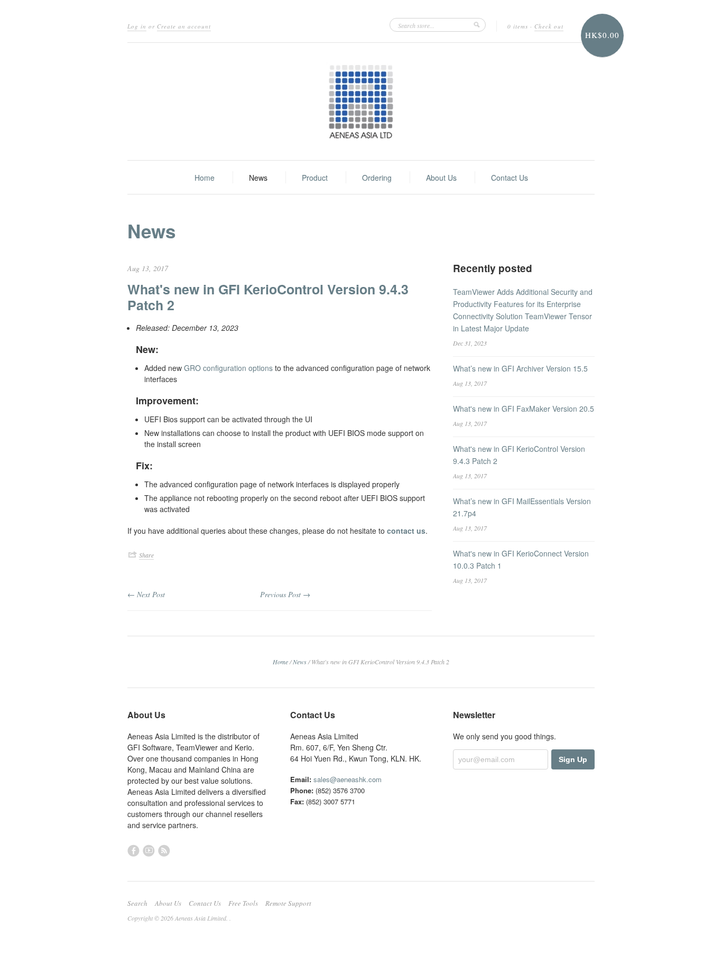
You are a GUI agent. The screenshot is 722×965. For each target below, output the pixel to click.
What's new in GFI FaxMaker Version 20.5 (523, 408)
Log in (136, 26)
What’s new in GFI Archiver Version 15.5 (520, 368)
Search (137, 903)
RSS (164, 851)
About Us (441, 177)
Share (146, 555)
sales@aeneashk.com (347, 779)
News (258, 177)
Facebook (133, 851)
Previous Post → (285, 594)
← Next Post (146, 594)
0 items (517, 26)
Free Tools (243, 903)
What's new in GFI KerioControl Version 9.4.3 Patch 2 (268, 297)
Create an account (184, 26)
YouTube (149, 851)
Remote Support (288, 903)
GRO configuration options (228, 368)
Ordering (377, 177)
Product (315, 177)
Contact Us (509, 177)
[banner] (361, 101)
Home (205, 177)
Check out (548, 26)
